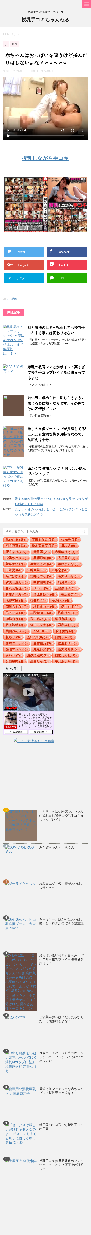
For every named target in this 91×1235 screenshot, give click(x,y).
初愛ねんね (65, 655)
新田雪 (40, 552)
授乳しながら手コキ (45, 158)
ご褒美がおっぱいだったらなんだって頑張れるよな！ (61, 1019)
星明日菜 (42, 558)
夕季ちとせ (16, 558)
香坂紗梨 (70, 594)
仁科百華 (35, 570)
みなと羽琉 (16, 588)
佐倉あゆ (66, 643)
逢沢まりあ (68, 649)
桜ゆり (13, 637)
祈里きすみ (16, 594)
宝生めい (39, 619)
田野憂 (13, 570)
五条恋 (59, 570)
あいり (13, 655)
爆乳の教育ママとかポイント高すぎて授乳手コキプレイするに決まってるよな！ (56, 372)
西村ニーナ (16, 643)
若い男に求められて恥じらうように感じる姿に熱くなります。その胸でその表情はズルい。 (56, 403)
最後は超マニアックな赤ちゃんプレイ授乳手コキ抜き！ (61, 1091)
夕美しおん (16, 582)
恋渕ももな (16, 606)
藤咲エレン (16, 649)
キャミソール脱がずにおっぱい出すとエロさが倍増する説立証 (61, 921)
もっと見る (12, 668)
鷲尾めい (14, 564)
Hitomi (40, 588)
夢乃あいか (65, 661)
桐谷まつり (43, 606)
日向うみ (63, 637)
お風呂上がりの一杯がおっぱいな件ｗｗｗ (61, 885)
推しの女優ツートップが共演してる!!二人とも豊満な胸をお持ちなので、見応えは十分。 (58, 434)
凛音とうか (40, 564)
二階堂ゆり (40, 612)
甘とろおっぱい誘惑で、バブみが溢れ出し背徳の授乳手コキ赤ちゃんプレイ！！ (61, 815)
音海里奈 (14, 661)
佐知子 (69, 539)
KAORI (40, 631)
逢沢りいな (68, 576)
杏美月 (37, 600)
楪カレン (60, 600)
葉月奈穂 (63, 619)
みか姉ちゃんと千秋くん (56, 847)
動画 (14, 298)
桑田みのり (16, 631)
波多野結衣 (37, 655)
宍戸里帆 (66, 558)
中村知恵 (42, 582)
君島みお (66, 625)
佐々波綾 (14, 625)
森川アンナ (40, 625)
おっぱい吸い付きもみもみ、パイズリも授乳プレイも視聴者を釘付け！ (61, 959)
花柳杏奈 (14, 619)
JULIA (68, 545)
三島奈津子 (65, 588)
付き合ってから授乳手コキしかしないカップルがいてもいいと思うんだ (61, 1057)
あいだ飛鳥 (37, 637)
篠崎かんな (68, 564)
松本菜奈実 (43, 545)
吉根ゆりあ (65, 552)
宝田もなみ (43, 539)
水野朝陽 (14, 600)
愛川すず (70, 606)
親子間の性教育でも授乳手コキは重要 (61, 1127)
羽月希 (65, 582)
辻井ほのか (40, 576)
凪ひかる (15, 539)
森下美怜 (64, 631)
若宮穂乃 (42, 643)
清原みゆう (43, 594)
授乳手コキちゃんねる (46, 19)
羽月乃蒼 (15, 545)
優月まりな (16, 552)
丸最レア (42, 649)
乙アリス (14, 612)
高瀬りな (39, 661)
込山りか (66, 612)
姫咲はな (14, 576)
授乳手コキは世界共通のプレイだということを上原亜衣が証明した (61, 1164)
